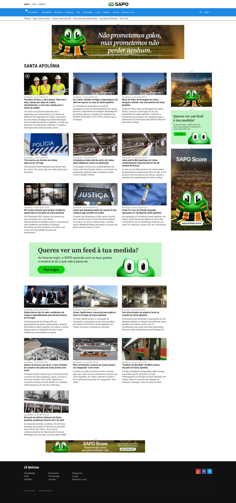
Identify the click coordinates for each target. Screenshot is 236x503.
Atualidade (28, 97)
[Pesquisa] (200, 12)
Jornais (41, 4)
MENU (26, 4)
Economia (77, 310)
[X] (209, 471)
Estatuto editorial (45, 491)
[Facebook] (204, 471)
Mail (34, 4)
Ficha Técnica (29, 491)
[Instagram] (198, 471)
